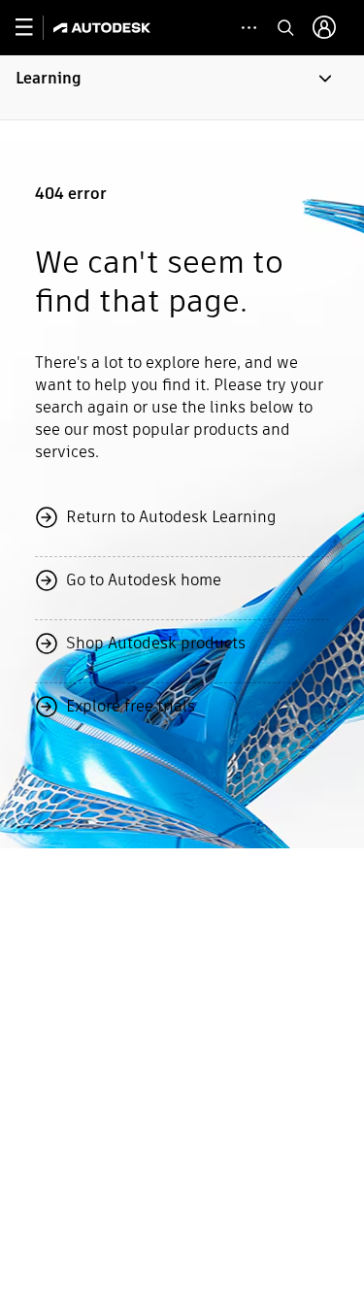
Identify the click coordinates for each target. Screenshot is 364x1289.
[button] (182, 87)
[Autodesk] (104, 27)
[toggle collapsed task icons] (249, 28)
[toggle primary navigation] (34, 28)
